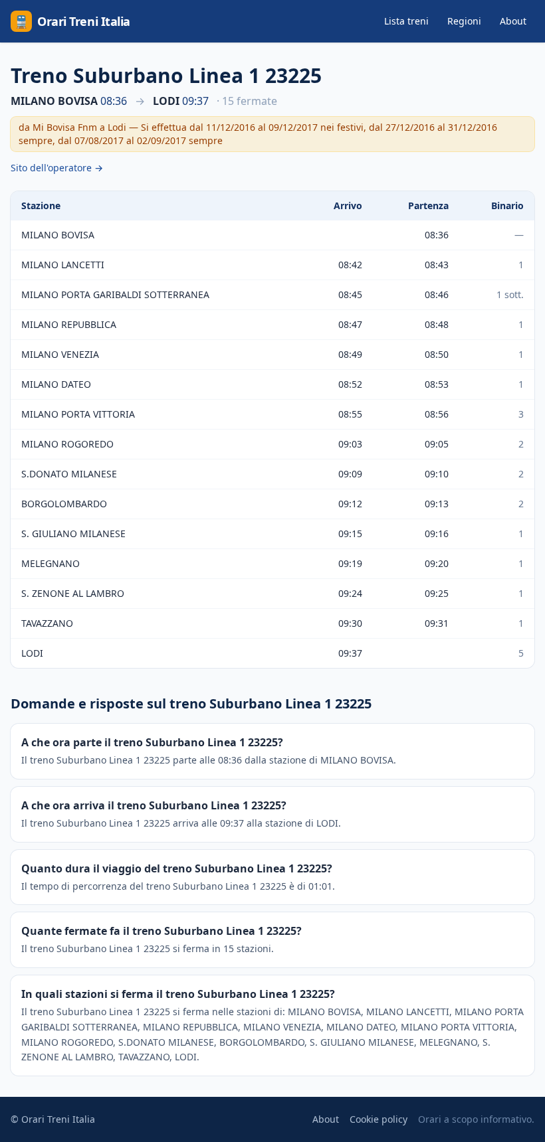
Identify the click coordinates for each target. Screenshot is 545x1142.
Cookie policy (378, 1119)
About (513, 21)
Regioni (464, 21)
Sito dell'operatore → (57, 167)
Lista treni (406, 21)
